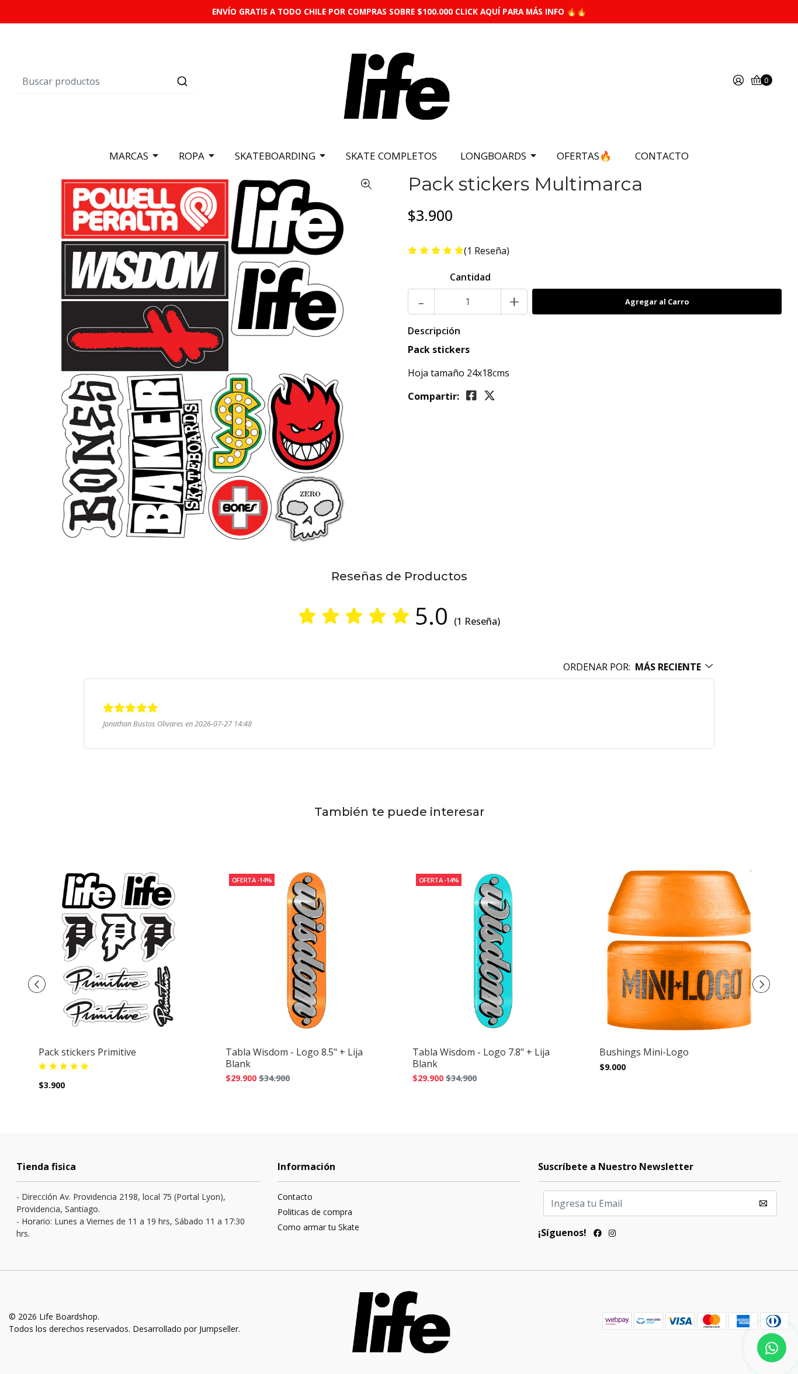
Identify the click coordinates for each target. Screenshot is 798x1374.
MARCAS (128, 155)
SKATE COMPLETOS (391, 155)
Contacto (295, 1196)
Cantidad (470, 277)
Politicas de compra (314, 1211)
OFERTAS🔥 (584, 155)
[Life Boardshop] (399, 80)
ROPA (191, 155)
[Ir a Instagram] (612, 1234)
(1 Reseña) (486, 251)
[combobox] (144, 81)
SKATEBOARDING (275, 155)
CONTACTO (662, 155)
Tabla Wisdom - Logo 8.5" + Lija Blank (294, 1058)
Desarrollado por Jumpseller (185, 1328)
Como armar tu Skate (318, 1227)
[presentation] (37, 984)
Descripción (434, 330)
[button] (638, 667)
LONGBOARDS (493, 155)
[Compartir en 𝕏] (489, 396)
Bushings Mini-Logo (644, 1052)
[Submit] (182, 81)
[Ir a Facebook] (598, 1234)
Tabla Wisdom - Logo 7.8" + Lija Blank (481, 1058)
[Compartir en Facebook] (471, 396)
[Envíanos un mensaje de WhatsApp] (771, 1347)
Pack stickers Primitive (87, 1052)
